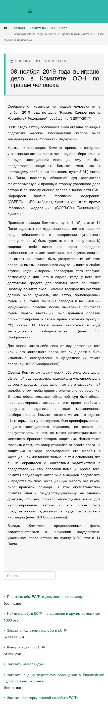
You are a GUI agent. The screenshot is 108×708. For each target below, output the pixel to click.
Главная (18, 27)
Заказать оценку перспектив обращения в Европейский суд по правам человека (54, 677)
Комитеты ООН (42, 27)
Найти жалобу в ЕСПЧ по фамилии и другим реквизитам (53, 613)
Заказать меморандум (25, 663)
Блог (63, 27)
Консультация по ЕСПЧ (26, 646)
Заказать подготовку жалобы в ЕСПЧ (37, 630)
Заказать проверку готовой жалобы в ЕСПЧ (42, 697)
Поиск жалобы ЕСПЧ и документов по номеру (45, 596)
